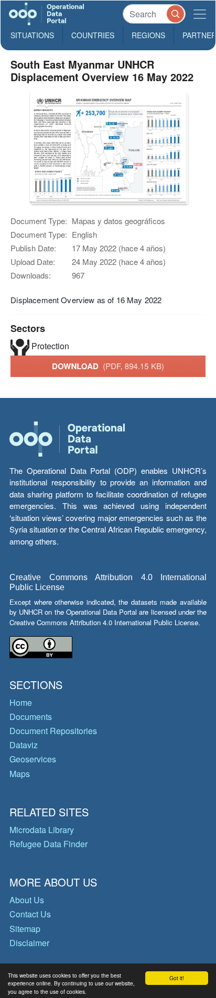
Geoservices (32, 759)
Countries (92, 35)
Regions (148, 35)
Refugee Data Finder (48, 844)
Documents (30, 717)
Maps (19, 774)
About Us (26, 900)
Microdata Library (41, 830)
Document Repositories (53, 731)
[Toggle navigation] (200, 14)
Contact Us (30, 914)
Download (108, 366)
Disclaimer (29, 943)
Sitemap (24, 929)
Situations (32, 35)
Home (20, 702)
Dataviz (23, 745)
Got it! (176, 978)
